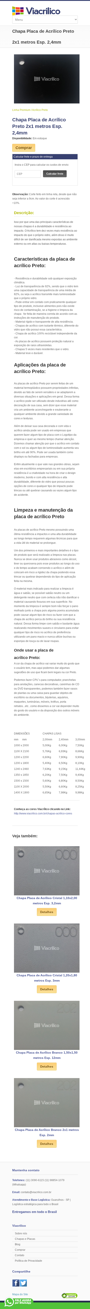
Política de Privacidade (28, 1260)
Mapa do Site (20, 1294)
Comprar (24, 148)
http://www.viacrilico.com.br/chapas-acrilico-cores (43, 813)
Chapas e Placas (25, 1238)
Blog (17, 1244)
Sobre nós (21, 1233)
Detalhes (46, 912)
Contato (19, 1255)
